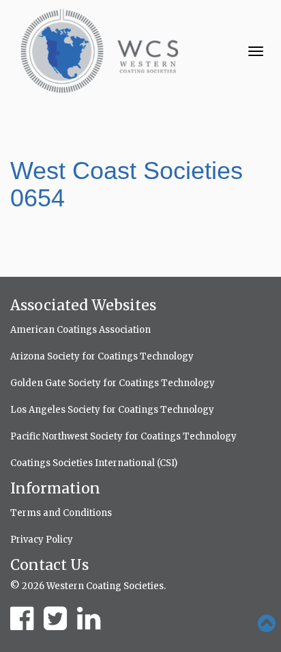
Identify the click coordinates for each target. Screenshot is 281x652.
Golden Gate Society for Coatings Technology (112, 383)
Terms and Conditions (61, 513)
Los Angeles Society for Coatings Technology (112, 410)
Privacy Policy (41, 539)
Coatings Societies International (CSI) (93, 463)
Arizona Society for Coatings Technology (102, 356)
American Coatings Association (80, 330)
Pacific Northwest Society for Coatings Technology (123, 436)
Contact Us (49, 565)
